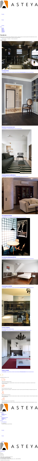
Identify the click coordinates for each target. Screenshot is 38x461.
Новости (3, 30)
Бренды (3, 29)
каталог (1, 416)
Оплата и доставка (4, 414)
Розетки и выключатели (5, 417)
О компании (3, 31)
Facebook (3, 14)
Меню (1, 26)
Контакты (1, 420)
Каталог (3, 28)
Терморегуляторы (4, 418)
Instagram (3, 25)
